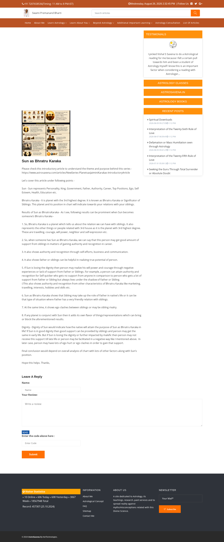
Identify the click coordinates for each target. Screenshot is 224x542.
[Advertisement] (81, 78)
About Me (39, 22)
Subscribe (171, 509)
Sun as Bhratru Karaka (41, 161)
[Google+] (200, 3)
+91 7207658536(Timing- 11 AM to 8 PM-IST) (48, 3)
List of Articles (191, 22)
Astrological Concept (93, 501)
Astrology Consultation (167, 22)
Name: (26, 382)
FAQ (85, 506)
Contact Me (88, 515)
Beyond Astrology (103, 22)
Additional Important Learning (134, 22)
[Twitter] (196, 3)
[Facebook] (191, 3)
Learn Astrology (56, 22)
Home (28, 22)
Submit (33, 454)
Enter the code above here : (38, 436)
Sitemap (87, 511)
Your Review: (30, 394)
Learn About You (79, 22)
